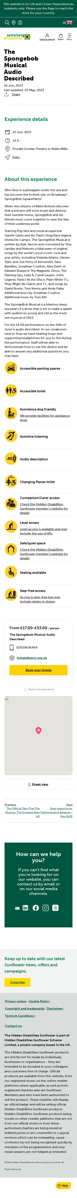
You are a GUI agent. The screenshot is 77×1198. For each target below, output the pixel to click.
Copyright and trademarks (24, 1008)
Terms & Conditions (19, 1016)
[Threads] (55, 907)
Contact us (13, 1026)
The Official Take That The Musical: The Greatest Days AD (22, 810)
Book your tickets (39, 670)
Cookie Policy (39, 1001)
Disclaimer (55, 1008)
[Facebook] (35, 907)
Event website (22, 157)
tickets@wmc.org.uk (32, 658)
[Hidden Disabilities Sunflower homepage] (18, 37)
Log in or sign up (47, 39)
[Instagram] (45, 907)
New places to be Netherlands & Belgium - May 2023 (56, 810)
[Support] (17, 908)
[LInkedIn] (26, 908)
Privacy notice (15, 1001)
